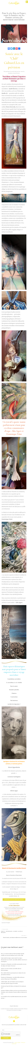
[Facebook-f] (14, 1021)
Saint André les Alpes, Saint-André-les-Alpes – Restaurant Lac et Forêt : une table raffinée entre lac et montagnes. (14, 959)
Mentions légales (17, 1042)
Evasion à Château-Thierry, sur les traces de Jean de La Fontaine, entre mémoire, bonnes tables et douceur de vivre (14, 992)
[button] (14, 899)
